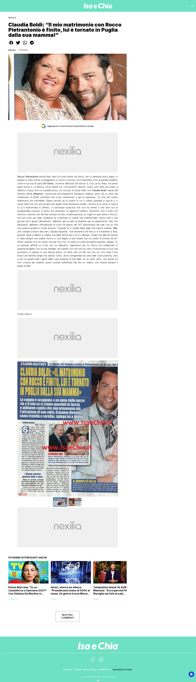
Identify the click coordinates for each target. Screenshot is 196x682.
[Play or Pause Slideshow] (22, 491)
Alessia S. (12, 599)
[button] (67, 428)
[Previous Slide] (23, 428)
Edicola (12, 18)
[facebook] (11, 44)
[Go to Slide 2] (75, 502)
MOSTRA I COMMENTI (67, 616)
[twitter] (18, 44)
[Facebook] (91, 658)
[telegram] (32, 44)
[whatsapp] (25, 44)
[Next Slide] (112, 428)
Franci (54, 599)
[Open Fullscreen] (113, 491)
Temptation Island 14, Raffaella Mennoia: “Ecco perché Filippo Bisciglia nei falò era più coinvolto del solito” (112, 590)
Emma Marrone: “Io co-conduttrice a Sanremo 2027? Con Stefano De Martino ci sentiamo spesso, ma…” (27, 590)
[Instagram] (99, 658)
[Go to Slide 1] (60, 502)
